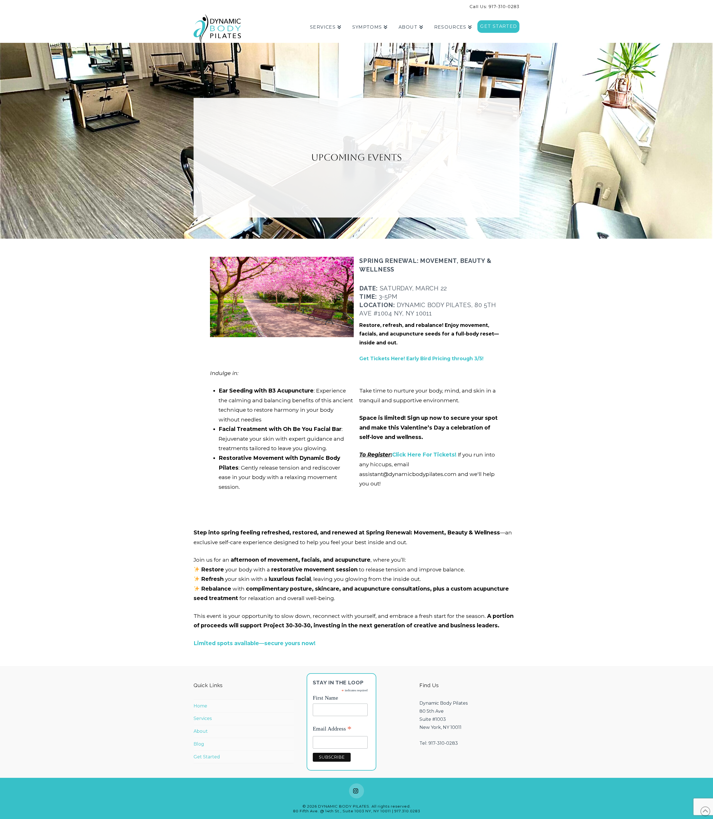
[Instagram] (356, 790)
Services (203, 718)
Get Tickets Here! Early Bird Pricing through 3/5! (421, 358)
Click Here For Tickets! (424, 454)
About (201, 731)
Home (200, 706)
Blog (199, 744)
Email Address (332, 729)
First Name (325, 698)
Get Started (207, 756)
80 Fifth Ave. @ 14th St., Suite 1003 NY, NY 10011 (342, 811)
